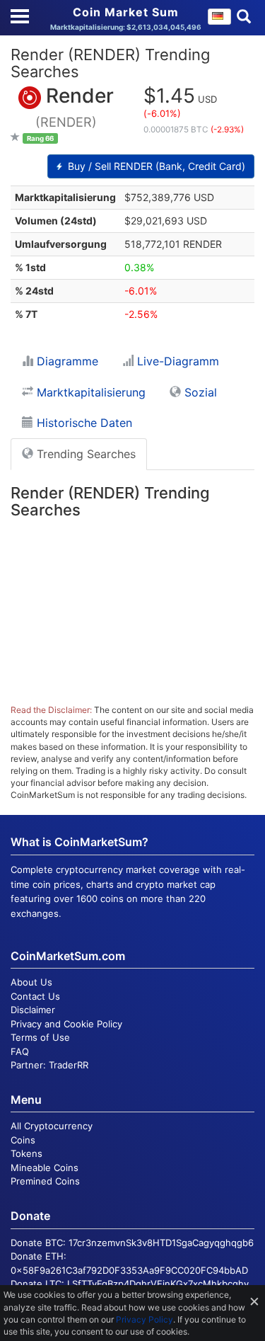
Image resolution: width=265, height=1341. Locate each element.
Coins (23, 1140)
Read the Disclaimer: (51, 709)
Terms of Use (40, 1037)
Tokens (26, 1153)
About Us (31, 982)
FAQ (20, 1051)
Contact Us (35, 996)
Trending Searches (84, 454)
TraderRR (68, 1065)
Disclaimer (33, 1009)
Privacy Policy (144, 1319)
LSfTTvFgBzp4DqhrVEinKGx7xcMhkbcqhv (158, 1283)
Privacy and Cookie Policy (66, 1023)
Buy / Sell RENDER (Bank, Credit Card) (155, 166)
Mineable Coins (44, 1167)
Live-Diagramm (176, 361)
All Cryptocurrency (52, 1125)
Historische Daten (82, 423)
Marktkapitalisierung (89, 392)
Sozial (199, 392)
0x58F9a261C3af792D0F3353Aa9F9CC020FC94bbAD (129, 1270)
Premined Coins (45, 1181)
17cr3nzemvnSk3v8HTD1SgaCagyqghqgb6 (161, 1242)
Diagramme (65, 361)
